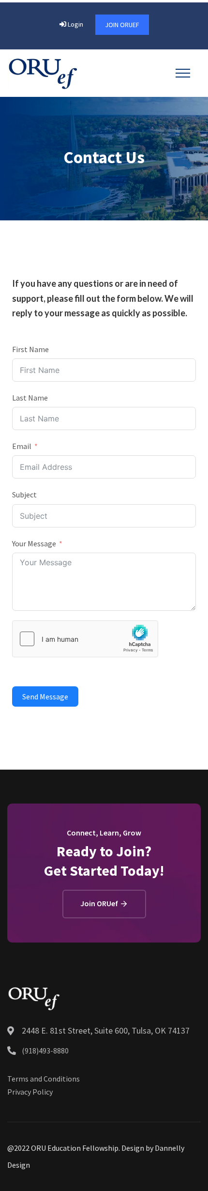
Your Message (34, 543)
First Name (30, 349)
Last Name (30, 397)
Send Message (45, 696)
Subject (24, 494)
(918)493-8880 (45, 1050)
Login (74, 24)
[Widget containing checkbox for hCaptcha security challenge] (85, 638)
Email (21, 446)
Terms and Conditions (43, 1078)
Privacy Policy (30, 1092)
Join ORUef (122, 24)
